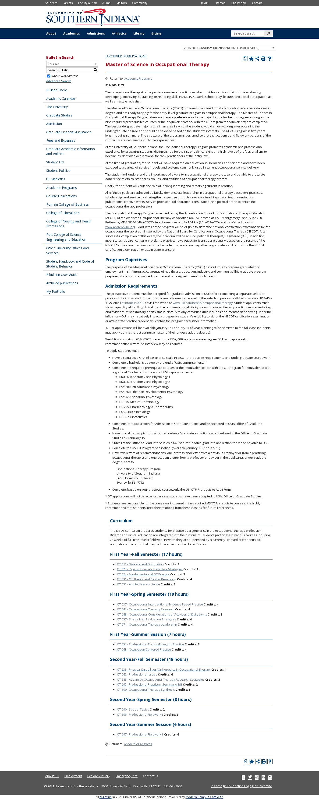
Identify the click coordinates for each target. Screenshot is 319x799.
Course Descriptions (61, 196)
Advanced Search (58, 81)
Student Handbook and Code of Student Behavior (70, 263)
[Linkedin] (263, 777)
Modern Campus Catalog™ (204, 797)
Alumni (106, 3)
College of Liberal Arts (63, 213)
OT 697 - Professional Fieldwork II (140, 734)
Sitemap (220, 3)
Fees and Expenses (60, 140)
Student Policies (58, 170)
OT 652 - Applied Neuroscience (138, 584)
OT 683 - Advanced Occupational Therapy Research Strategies (161, 679)
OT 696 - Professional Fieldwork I (140, 714)
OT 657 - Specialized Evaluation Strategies (146, 619)
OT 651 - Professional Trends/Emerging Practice (150, 644)
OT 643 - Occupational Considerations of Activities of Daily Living (162, 614)
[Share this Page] (257, 58)
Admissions (96, 33)
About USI (52, 776)
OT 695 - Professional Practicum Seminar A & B (149, 684)
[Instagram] (270, 777)
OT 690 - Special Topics (133, 709)
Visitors (122, 3)
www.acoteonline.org (120, 227)
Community (139, 3)
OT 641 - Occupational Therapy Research (145, 609)
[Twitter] (250, 777)
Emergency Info (127, 776)
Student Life (55, 162)
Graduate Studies (59, 115)
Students (51, 3)
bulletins (105, 797)
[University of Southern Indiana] (93, 16)
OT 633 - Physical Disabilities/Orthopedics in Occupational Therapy (164, 669)
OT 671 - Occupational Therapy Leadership (147, 624)
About (51, 33)
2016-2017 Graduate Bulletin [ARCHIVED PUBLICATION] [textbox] (221, 48)
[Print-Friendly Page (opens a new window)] (263, 58)
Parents (68, 3)
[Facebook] (243, 777)
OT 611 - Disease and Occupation (140, 564)
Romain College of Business (67, 204)
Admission (54, 123)
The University (57, 107)
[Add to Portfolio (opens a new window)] (251, 58)
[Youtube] (257, 777)
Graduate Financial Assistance (68, 132)
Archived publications (62, 283)
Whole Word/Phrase (65, 76)
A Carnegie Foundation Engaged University (241, 786)
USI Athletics (55, 179)
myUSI (205, 3)
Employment (73, 776)
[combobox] (229, 47)
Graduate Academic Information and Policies (70, 151)
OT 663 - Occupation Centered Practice (144, 649)
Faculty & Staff (87, 3)
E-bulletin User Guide (62, 274)
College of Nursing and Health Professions (69, 223)
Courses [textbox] (54, 64)
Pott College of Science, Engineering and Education (66, 237)
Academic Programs (61, 187)
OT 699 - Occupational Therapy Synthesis (146, 689)
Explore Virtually (98, 776)
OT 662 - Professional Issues (137, 674)
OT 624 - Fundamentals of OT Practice (143, 574)
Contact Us (150, 776)
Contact (257, 3)
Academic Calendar (60, 98)
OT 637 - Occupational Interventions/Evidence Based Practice (160, 604)
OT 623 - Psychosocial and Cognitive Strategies (150, 569)
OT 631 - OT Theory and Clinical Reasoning (146, 579)
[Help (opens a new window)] (269, 58)
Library (138, 33)
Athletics (119, 33)
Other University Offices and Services (67, 250)
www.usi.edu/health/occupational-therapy (203, 303)
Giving (156, 33)
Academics (71, 33)
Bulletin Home (57, 90)
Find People (239, 3)
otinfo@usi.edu (132, 303)
